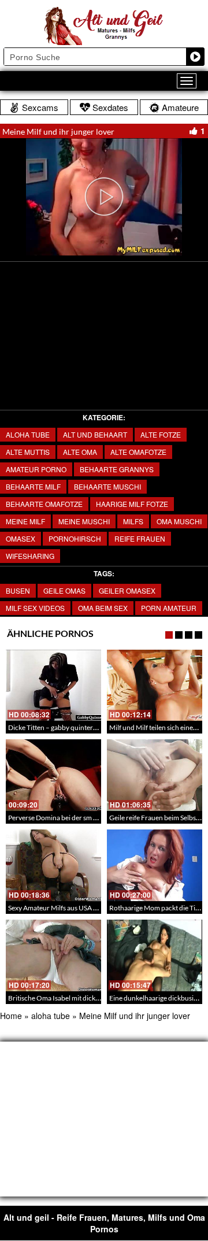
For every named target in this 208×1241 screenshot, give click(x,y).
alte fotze (160, 434)
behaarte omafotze (44, 504)
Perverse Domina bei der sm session (61, 817)
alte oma (80, 452)
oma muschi (179, 521)
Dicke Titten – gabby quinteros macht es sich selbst (83, 727)
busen (18, 590)
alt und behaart (95, 434)
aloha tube (28, 434)
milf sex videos (35, 608)
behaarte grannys (117, 469)
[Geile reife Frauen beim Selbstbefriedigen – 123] (154, 775)
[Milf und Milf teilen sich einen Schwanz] (154, 685)
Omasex (20, 538)
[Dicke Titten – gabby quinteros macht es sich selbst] (53, 685)
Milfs (133, 521)
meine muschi (84, 521)
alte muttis (28, 452)
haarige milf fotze (132, 504)
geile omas (64, 590)
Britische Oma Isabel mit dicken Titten (65, 998)
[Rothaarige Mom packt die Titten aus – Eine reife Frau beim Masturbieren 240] (154, 865)
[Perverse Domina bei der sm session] (53, 775)
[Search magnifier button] (195, 56)
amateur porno (36, 469)
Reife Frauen (139, 538)
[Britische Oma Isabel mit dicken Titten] (53, 955)
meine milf (25, 521)
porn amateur (168, 608)
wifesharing (30, 556)
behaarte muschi (107, 486)
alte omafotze (138, 452)
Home (11, 1015)
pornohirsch (75, 538)
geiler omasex (127, 590)
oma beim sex (103, 608)
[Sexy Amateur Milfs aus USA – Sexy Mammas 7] (53, 865)
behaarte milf (33, 486)
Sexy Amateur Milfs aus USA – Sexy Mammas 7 (77, 907)
